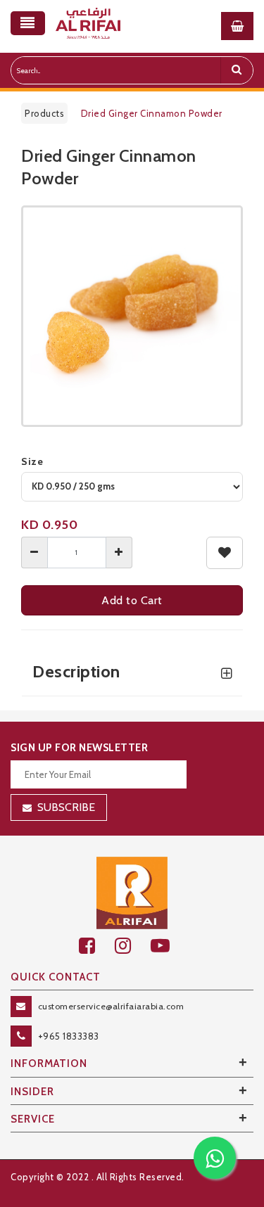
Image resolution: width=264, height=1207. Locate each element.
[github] (133, 945)
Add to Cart (132, 600)
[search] (236, 70)
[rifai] (132, 892)
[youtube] (168, 945)
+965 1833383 (68, 1036)
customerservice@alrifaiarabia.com (111, 1006)
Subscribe (66, 807)
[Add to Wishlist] (225, 553)
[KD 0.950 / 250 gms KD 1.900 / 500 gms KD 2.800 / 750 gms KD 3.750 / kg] (132, 487)
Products (44, 113)
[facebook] (97, 945)
